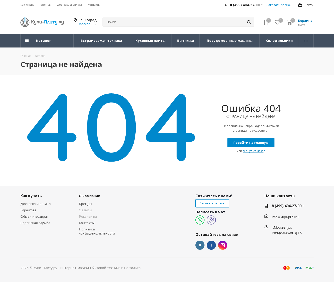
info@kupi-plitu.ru (285, 217)
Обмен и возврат (34, 216)
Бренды (85, 203)
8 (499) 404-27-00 (287, 205)
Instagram (222, 245)
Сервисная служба (35, 222)
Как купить (31, 195)
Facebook (211, 245)
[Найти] (248, 22)
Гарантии (28, 210)
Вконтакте (199, 245)
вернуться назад (254, 151)
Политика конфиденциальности (97, 231)
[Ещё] (306, 40)
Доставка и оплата (35, 203)
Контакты (87, 222)
